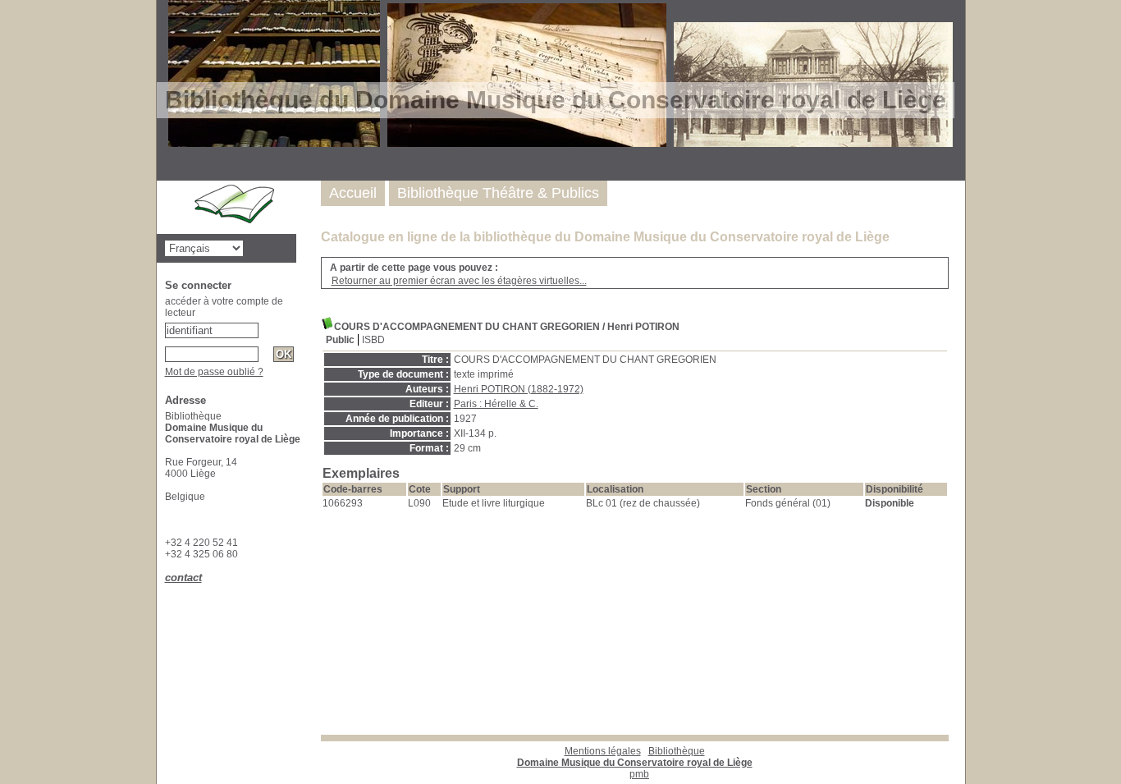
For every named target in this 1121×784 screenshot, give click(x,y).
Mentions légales (603, 751)
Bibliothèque (635, 756)
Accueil (353, 193)
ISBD (373, 340)
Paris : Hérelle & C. (496, 404)
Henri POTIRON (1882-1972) (518, 389)
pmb (639, 774)
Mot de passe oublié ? (214, 372)
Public (340, 340)
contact (183, 577)
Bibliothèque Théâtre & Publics (498, 193)
